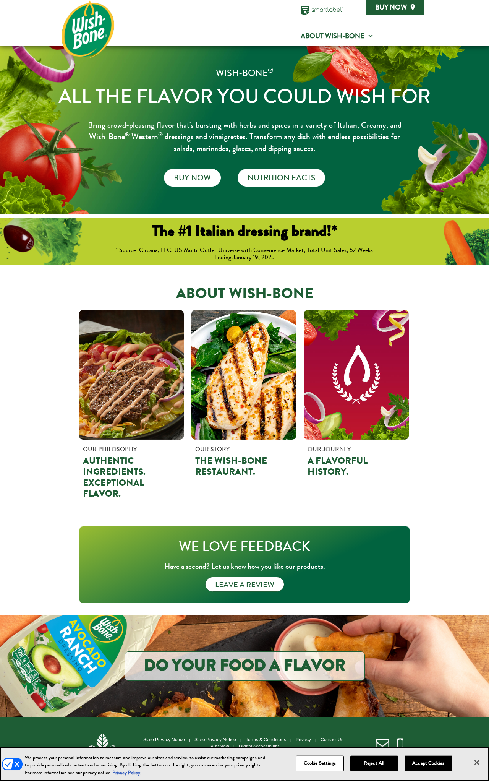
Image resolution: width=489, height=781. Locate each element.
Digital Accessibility (259, 746)
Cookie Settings (320, 763)
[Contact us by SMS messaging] (400, 744)
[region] (244, 764)
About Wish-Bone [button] (332, 36)
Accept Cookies (428, 763)
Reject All (374, 763)
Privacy (303, 739)
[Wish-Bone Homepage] (88, 29)
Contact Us (332, 739)
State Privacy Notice (164, 739)
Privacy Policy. (126, 773)
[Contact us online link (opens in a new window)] (382, 744)
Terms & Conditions (266, 739)
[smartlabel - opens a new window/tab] (322, 10)
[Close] (476, 762)
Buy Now (391, 8)
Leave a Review (244, 585)
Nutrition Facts (281, 179)
